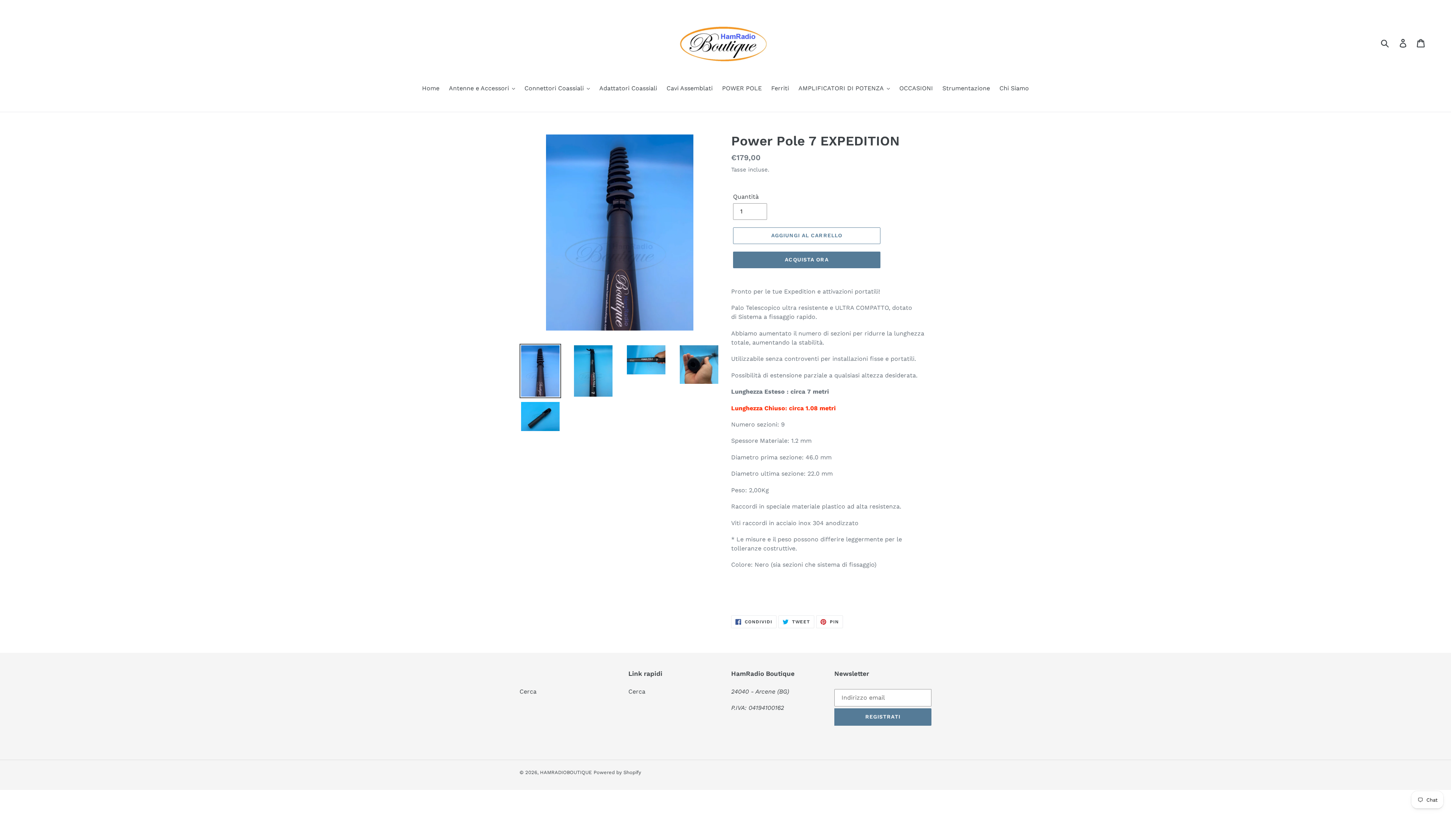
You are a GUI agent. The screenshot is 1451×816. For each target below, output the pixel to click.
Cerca (528, 691)
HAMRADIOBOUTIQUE (566, 772)
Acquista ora (806, 260)
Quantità (746, 196)
